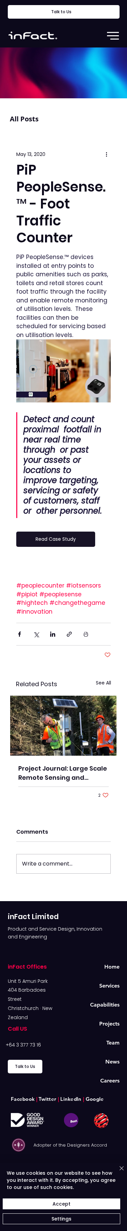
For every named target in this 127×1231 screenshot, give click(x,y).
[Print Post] (86, 634)
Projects (109, 1023)
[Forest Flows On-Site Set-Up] (63, 726)
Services (109, 985)
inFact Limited (33, 916)
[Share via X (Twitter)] (36, 634)
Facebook (23, 1099)
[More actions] (107, 154)
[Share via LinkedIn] (52, 634)
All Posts (24, 119)
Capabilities (105, 1004)
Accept (61, 1203)
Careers (110, 1080)
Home (112, 967)
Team (113, 1042)
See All (103, 682)
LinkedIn (70, 1099)
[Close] (117, 1172)
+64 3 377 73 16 (23, 1044)
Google (93, 1099)
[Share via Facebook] (19, 634)
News (112, 1061)
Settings (61, 1218)
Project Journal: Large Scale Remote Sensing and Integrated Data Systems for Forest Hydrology (62, 773)
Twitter (47, 1099)
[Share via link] (69, 634)
